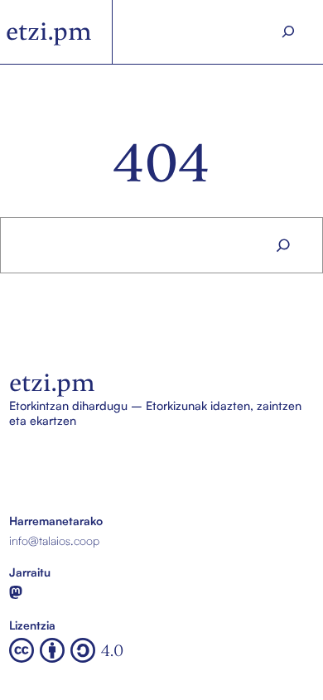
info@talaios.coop (54, 540)
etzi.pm (49, 31)
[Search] (288, 31)
